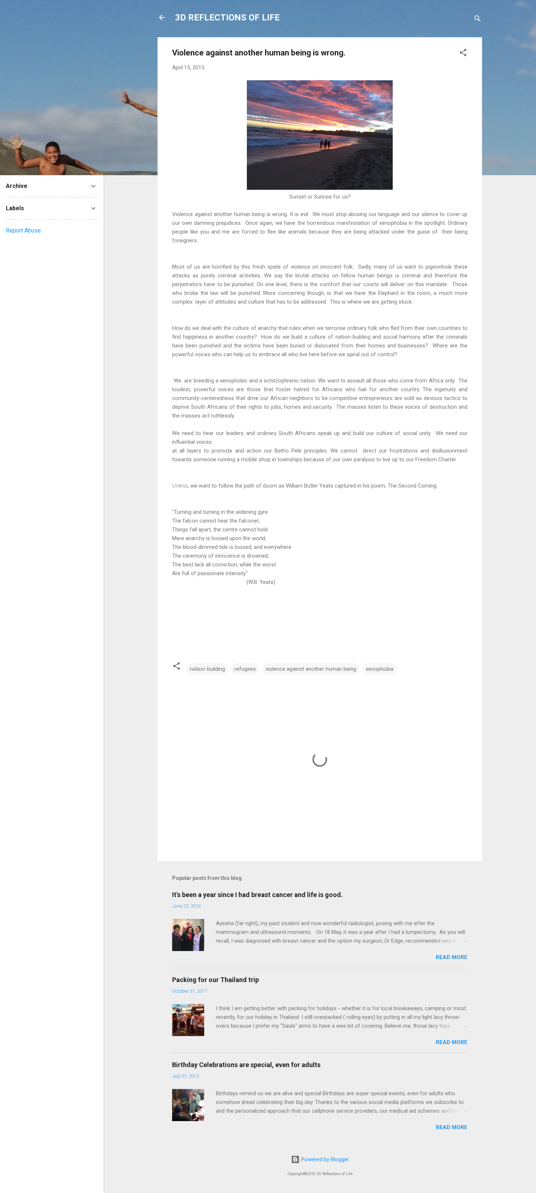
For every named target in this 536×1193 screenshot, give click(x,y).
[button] (463, 53)
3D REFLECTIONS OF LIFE (227, 17)
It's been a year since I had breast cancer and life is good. (257, 894)
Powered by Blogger (324, 1159)
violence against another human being (310, 669)
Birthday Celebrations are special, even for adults (246, 1065)
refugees (245, 669)
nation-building (207, 669)
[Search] (477, 20)
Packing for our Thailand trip (215, 980)
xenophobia (379, 669)
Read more (451, 957)
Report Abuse (23, 230)
